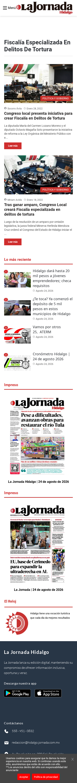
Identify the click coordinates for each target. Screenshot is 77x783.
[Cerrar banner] (72, 759)
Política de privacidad (46, 776)
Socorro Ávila (15, 108)
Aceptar (23, 776)
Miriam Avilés (15, 200)
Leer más (13, 145)
